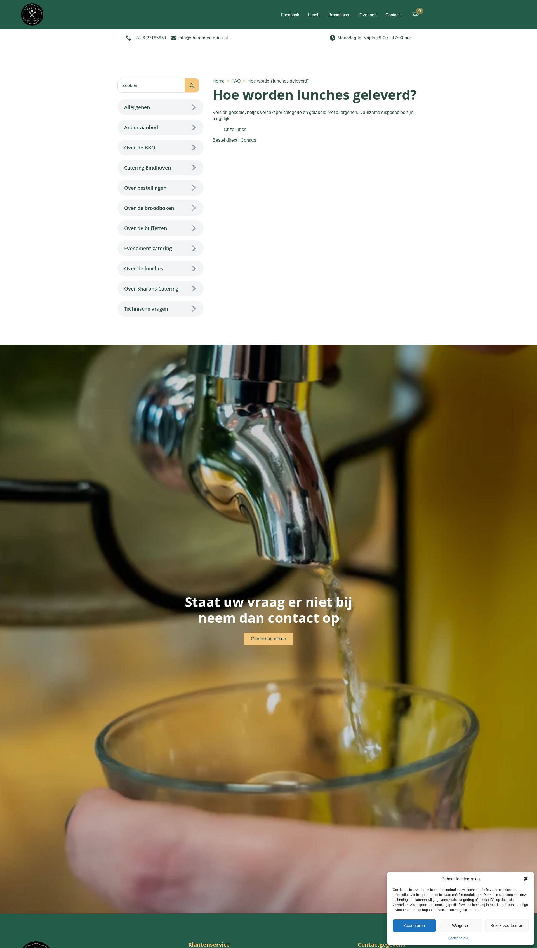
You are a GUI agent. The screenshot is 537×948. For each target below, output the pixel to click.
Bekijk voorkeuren (506, 925)
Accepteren (414, 925)
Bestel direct (225, 140)
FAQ (236, 81)
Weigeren (460, 925)
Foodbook (290, 14)
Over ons (367, 14)
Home (219, 81)
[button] (526, 878)
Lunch (313, 14)
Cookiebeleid (458, 938)
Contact (392, 14)
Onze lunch (235, 129)
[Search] (192, 85)
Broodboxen (339, 14)
